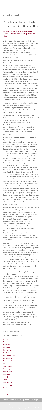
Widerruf (27, 400)
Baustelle (6, 353)
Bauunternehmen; (9, 355)
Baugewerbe (7, 344)
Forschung (6, 369)
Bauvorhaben (7, 358)
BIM (4, 363)
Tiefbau (5, 380)
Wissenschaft (7, 382)
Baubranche (7, 342)
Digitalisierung (8, 366)
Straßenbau (7, 374)
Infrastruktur (7, 372)
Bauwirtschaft (7, 361)
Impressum (17, 404)
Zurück (8, 394)
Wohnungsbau (8, 385)
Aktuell (5, 339)
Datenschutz (14, 400)
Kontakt (5, 400)
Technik (5, 377)
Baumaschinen (8, 350)
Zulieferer (6, 388)
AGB (21, 400)
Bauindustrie (7, 347)
